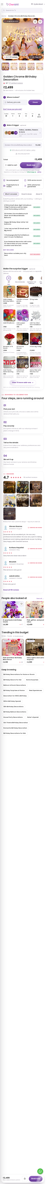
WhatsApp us (31, 172)
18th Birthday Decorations (13, 707)
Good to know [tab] (26, 194)
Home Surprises (32, 680)
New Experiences (35, 690)
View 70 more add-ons (21, 382)
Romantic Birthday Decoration (15, 728)
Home (4, 16)
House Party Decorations (13, 717)
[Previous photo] (5, 39)
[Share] (35, 21)
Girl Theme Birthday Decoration (15, 723)
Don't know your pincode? (12, 109)
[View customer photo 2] (22, 487)
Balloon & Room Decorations (14, 685)
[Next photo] (40, 39)
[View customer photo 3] (36, 487)
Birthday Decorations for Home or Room (19, 674)
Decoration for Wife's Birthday (15, 696)
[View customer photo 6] (36, 500)
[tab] (5, 66)
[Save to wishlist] (40, 21)
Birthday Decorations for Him (14, 733)
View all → (40, 598)
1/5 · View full (36, 57)
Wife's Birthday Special (12, 701)
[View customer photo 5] (22, 500)
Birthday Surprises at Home (14, 690)
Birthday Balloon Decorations (14, 712)
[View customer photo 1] (9, 487)
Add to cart (12, 165)
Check (35, 102)
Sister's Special (33, 717)
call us (39, 172)
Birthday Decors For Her (12, 680)
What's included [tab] (11, 194)
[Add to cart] (24, 1178)
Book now (31, 165)
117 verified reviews (16, 83)
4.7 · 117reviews (10, 57)
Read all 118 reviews (11, 590)
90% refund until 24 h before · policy (23, 150)
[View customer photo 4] (9, 500)
